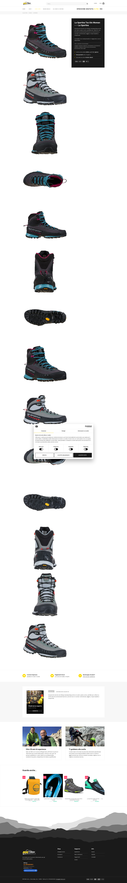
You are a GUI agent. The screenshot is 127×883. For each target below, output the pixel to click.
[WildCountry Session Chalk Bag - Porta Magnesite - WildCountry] (32, 785)
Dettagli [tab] (63, 430)
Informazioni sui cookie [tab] (83, 430)
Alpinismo (35, 12)
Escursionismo (93, 47)
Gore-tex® (83, 48)
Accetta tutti (83, 455)
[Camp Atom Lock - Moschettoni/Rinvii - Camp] (53, 785)
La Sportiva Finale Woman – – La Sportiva (95, 799)
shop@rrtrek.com (60, 879)
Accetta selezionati (64, 455)
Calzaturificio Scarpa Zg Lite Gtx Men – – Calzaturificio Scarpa (74, 799)
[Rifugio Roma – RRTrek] (30, 3)
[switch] (56, 449)
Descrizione (51, 691)
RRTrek (25, 863)
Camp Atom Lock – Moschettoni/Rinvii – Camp (53, 799)
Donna (30, 12)
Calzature (24, 12)
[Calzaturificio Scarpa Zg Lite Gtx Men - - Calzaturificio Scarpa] (74, 785)
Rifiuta (44, 455)
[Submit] (87, 4)
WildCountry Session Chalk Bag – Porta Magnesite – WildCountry (32, 799)
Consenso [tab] (43, 430)
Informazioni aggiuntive (62, 691)
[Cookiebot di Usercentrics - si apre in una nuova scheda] (86, 427)
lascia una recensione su (30, 870)
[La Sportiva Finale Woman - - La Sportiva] (95, 785)
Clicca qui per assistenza (89, 676)
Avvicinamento (91, 45)
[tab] (51, 691)
